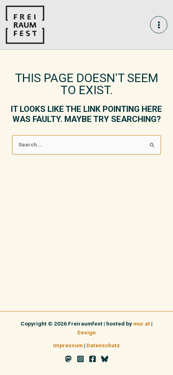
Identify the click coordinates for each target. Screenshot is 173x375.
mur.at (141, 323)
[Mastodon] (68, 359)
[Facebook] (92, 359)
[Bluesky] (104, 359)
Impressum (68, 345)
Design (86, 332)
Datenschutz (103, 345)
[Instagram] (80, 359)
